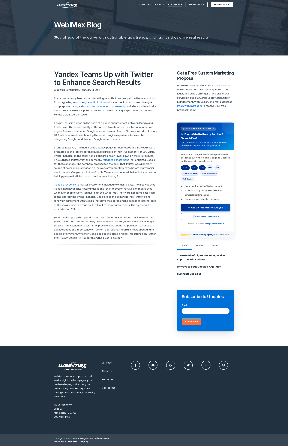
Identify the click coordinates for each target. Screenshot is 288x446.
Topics (199, 245)
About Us (107, 371)
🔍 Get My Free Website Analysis (205, 207)
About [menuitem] (158, 4)
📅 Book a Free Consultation (205, 216)
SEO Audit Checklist (189, 274)
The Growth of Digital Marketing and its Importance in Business (201, 257)
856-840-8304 (197, 4)
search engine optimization (89, 102)
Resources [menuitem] (174, 4)
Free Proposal (222, 4)
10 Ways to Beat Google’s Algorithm (199, 266)
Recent (184, 245)
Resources (108, 379)
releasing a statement (116, 160)
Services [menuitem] (144, 4)
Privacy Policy (104, 438)
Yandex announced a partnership (106, 106)
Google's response (65, 184)
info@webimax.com (214, 223)
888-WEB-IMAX (62, 416)
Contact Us (108, 388)
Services (107, 362)
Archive (214, 245)
